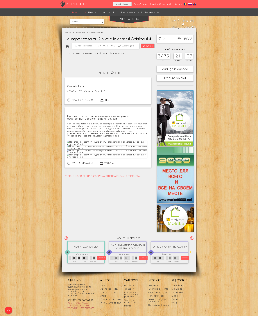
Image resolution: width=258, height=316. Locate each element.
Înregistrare (176, 4)
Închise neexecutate (129, 12)
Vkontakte (177, 289)
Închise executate (150, 12)
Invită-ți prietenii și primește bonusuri (183, 23)
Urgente (92, 12)
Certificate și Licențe (158, 305)
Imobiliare (80, 32)
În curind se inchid (107, 12)
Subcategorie (96, 32)
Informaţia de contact (159, 289)
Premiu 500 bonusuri (111, 303)
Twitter (175, 299)
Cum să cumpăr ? (109, 292)
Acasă (67, 32)
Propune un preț (175, 78)
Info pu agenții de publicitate (157, 300)
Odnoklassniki (179, 292)
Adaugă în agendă (175, 69)
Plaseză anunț (141, 4)
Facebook (177, 285)
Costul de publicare (111, 299)
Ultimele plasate (78, 12)
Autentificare (158, 4)
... (109, 289)
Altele (174, 303)
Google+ (176, 296)
